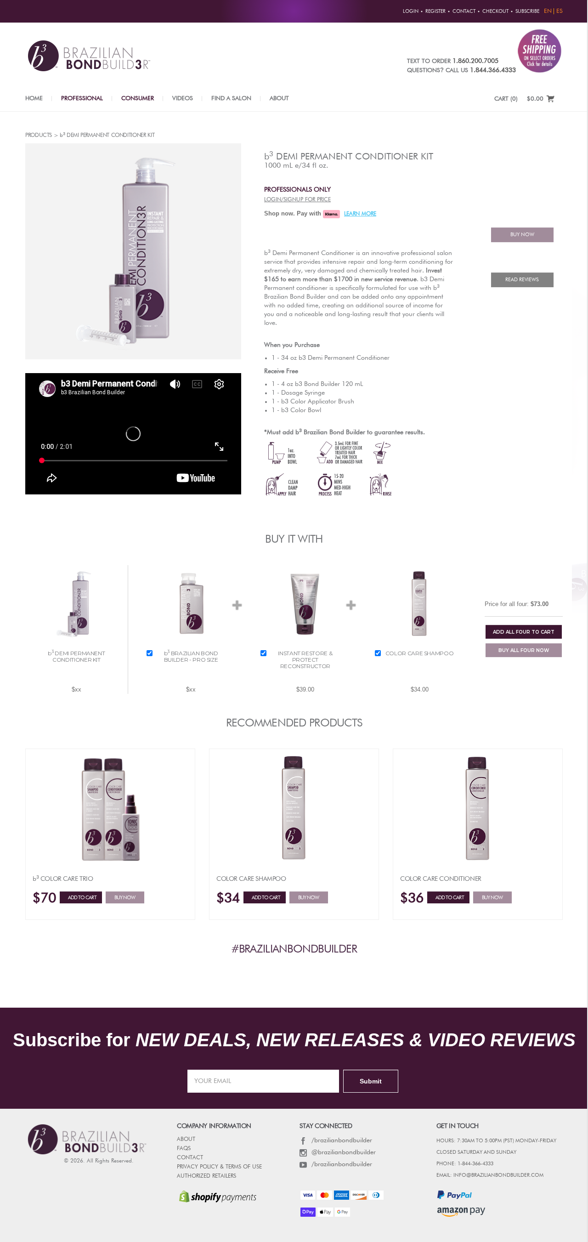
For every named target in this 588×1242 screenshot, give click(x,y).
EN (548, 11)
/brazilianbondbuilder (341, 1140)
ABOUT (186, 1139)
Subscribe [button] (527, 11)
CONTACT (190, 1158)
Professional (82, 99)
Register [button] (435, 11)
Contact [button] (463, 11)
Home (34, 99)
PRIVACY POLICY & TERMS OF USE (219, 1167)
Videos (182, 99)
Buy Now (125, 897)
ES (559, 11)
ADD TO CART (523, 632)
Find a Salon (231, 99)
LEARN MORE (360, 214)
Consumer (137, 99)
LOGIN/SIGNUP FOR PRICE (297, 200)
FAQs (184, 1148)
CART (506, 99)
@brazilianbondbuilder (343, 1152)
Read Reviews (522, 279)
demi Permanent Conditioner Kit (348, 156)
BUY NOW (522, 234)
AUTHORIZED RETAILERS (206, 1176)
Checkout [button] (495, 11)
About (279, 99)
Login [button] (410, 11)
